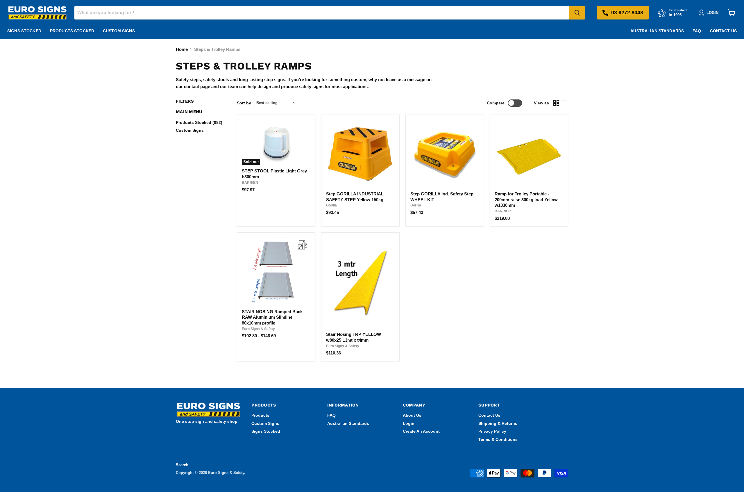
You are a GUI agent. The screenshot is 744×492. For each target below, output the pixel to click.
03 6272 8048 (627, 12)
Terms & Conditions (498, 439)
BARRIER (250, 183)
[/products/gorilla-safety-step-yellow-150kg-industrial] (360, 154)
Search (182, 465)
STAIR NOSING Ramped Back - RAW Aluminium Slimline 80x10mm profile (273, 317)
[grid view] (556, 103)
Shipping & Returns (497, 423)
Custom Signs (119, 30)
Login (408, 423)
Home (182, 49)
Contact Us (723, 30)
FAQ (697, 30)
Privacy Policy (492, 431)
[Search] (577, 12)
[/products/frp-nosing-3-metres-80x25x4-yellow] (360, 283)
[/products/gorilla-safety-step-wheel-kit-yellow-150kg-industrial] (444, 154)
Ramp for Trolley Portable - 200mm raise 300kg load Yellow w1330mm (526, 199)
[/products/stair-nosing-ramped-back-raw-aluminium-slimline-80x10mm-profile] (276, 271)
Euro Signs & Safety (258, 329)
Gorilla (331, 205)
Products (260, 415)
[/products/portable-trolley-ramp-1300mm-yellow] (529, 154)
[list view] (564, 103)
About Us (412, 415)
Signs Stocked (24, 30)
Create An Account (421, 431)
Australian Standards (657, 30)
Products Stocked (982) (199, 122)
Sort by (244, 103)
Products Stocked (72, 30)
